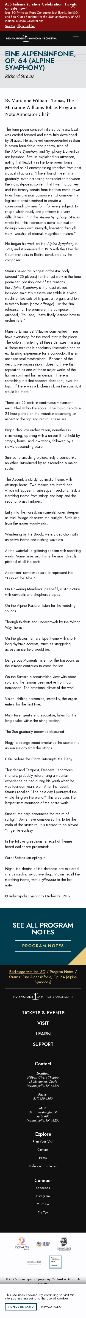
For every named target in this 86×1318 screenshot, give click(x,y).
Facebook (43, 1188)
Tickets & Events (43, 1013)
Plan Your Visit (43, 1141)
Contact (43, 1150)
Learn (43, 1034)
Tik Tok (43, 1212)
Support (43, 1044)
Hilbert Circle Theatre (43, 1077)
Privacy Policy (52, 1307)
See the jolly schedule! (20, 26)
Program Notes (62, 971)
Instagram (43, 1196)
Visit (43, 1023)
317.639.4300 (43, 1098)
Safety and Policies (43, 1166)
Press (43, 1158)
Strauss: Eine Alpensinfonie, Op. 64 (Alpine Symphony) (43, 980)
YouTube (43, 1204)
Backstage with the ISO (27, 971)
